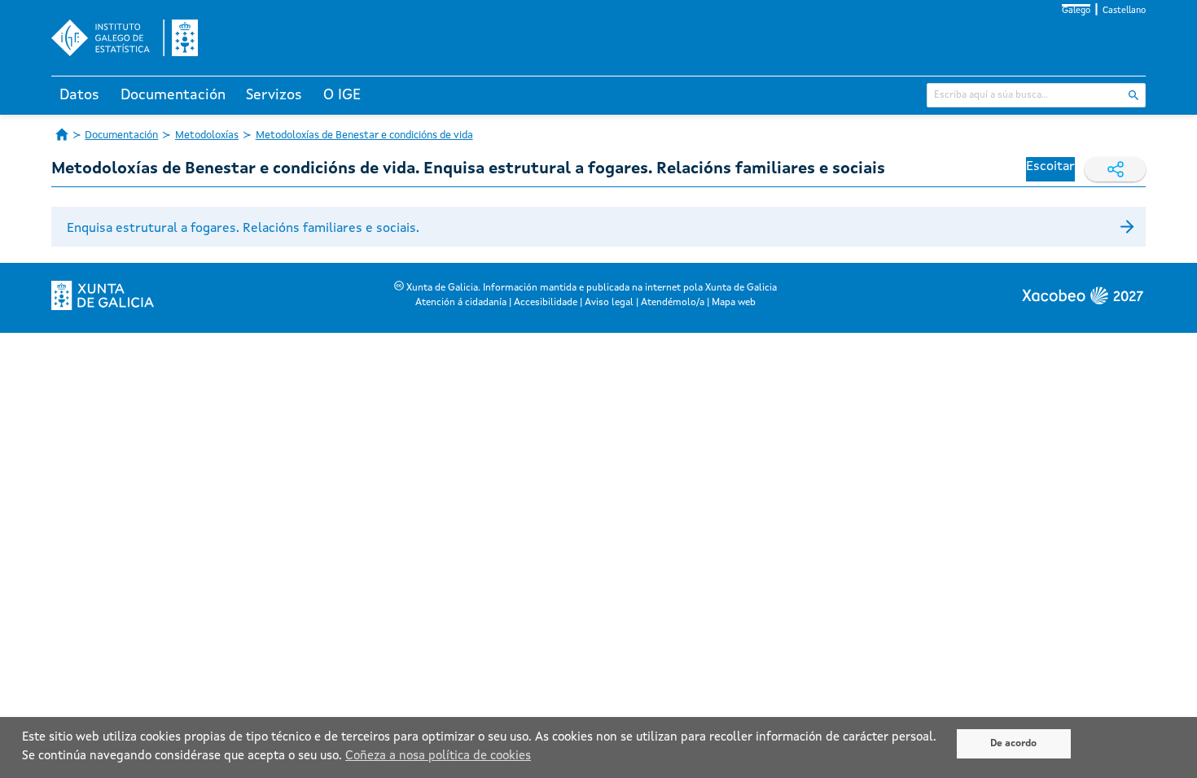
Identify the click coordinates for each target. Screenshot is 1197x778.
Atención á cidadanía (460, 303)
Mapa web (734, 303)
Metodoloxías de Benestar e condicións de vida (364, 135)
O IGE (342, 95)
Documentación (173, 95)
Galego (1076, 11)
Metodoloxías (207, 135)
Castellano (1124, 11)
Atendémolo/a (672, 303)
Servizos (274, 95)
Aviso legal (609, 303)
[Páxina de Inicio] (61, 134)
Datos (79, 95)
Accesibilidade (545, 303)
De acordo (1013, 744)
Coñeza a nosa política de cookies (438, 756)
